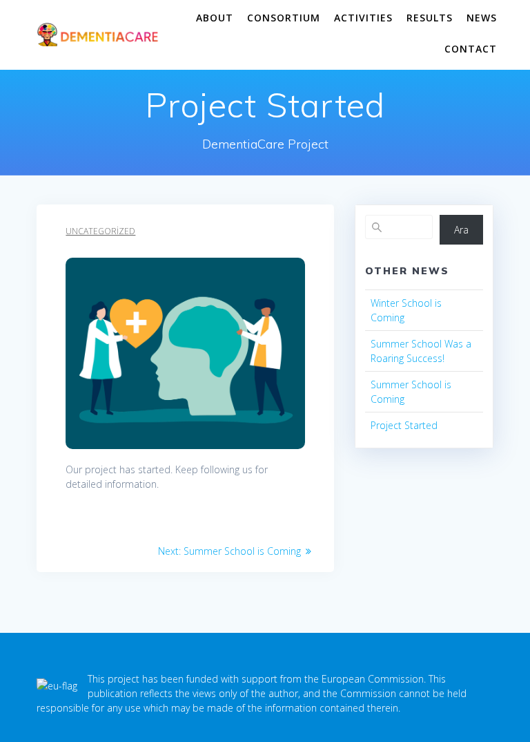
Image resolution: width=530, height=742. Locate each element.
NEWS (482, 17)
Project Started (404, 425)
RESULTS (429, 17)
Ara (461, 229)
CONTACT (470, 48)
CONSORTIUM (283, 17)
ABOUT (214, 17)
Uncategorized (100, 231)
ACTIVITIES (363, 17)
